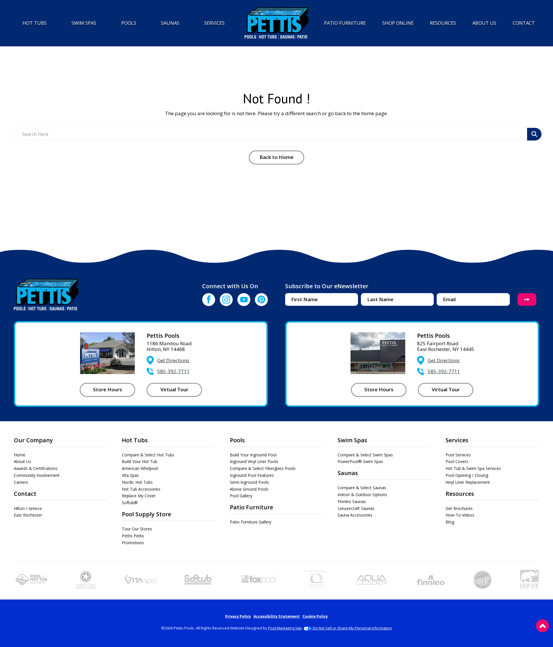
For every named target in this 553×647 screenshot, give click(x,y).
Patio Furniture (251, 507)
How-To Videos (460, 515)
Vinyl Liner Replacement (468, 482)
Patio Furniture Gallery (250, 522)
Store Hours (107, 389)
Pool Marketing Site (285, 628)
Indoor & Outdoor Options (362, 494)
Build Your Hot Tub (139, 461)
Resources (460, 494)
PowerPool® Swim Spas (360, 461)
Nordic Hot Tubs (137, 482)
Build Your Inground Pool (253, 455)
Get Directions (173, 360)
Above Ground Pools (249, 489)
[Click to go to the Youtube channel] (243, 299)
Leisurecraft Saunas (356, 508)
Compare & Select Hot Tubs (148, 455)
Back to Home (276, 157)
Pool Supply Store (146, 514)
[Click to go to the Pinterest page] (261, 299)
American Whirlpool (140, 468)
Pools (237, 440)
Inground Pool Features (252, 475)
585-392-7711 (173, 371)
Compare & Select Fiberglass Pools (263, 468)
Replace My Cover (139, 495)
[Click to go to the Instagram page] (226, 299)
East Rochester (28, 515)
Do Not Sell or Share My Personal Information (352, 628)
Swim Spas (352, 440)
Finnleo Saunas (352, 501)
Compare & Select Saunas (362, 487)
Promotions (133, 542)
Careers (21, 482)
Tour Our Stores (137, 529)
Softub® (130, 502)
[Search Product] (534, 134)
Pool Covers (457, 461)
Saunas (348, 473)
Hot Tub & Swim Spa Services (473, 468)
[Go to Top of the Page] (542, 625)
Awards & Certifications (36, 468)
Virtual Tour (174, 389)
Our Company (33, 440)
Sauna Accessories (355, 515)
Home (19, 455)
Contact (25, 494)
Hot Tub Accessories (141, 489)
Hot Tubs (135, 440)
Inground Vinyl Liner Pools (254, 461)
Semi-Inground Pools (249, 482)
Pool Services (458, 455)
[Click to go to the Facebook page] (208, 299)
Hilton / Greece (28, 508)
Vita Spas (130, 475)
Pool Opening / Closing (467, 475)
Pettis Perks (133, 535)
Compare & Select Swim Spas (365, 455)
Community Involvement (37, 475)
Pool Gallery (241, 495)
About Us (22, 461)
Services (457, 440)
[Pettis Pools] (277, 23)
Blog (450, 522)
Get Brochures (459, 508)
